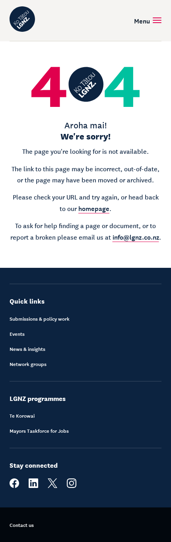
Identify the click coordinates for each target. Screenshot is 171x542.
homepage (93, 208)
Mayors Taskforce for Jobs (39, 431)
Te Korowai (22, 416)
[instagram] (71, 486)
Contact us (22, 525)
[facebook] (14, 486)
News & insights (27, 349)
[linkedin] (33, 486)
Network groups (28, 364)
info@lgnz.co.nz (136, 236)
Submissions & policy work (40, 319)
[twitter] (52, 486)
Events (17, 334)
